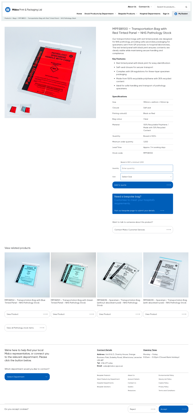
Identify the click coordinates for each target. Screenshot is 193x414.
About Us (132, 7)
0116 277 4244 (107, 363)
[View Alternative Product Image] (13, 109)
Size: (114, 177)
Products (8, 18)
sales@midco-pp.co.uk (113, 366)
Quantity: (115, 168)
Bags (15, 18)
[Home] (23, 9)
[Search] (186, 6)
